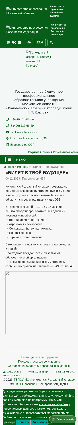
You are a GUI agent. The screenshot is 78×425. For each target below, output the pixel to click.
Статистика (12, 375)
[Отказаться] (49, 423)
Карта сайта (13, 372)
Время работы (66, 372)
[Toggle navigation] (9, 159)
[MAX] (8, 43)
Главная (8, 166)
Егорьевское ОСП (22, 144)
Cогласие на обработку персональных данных (39, 365)
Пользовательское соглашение (39, 361)
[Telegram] (19, 43)
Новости (22, 166)
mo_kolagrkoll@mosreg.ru (24, 132)
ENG (40, 42)
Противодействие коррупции (39, 357)
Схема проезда (39, 372)
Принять (23, 422)
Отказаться (39, 422)
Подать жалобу (65, 419)
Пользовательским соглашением (47, 413)
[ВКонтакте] (14, 43)
